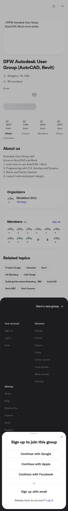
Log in (49, 500)
